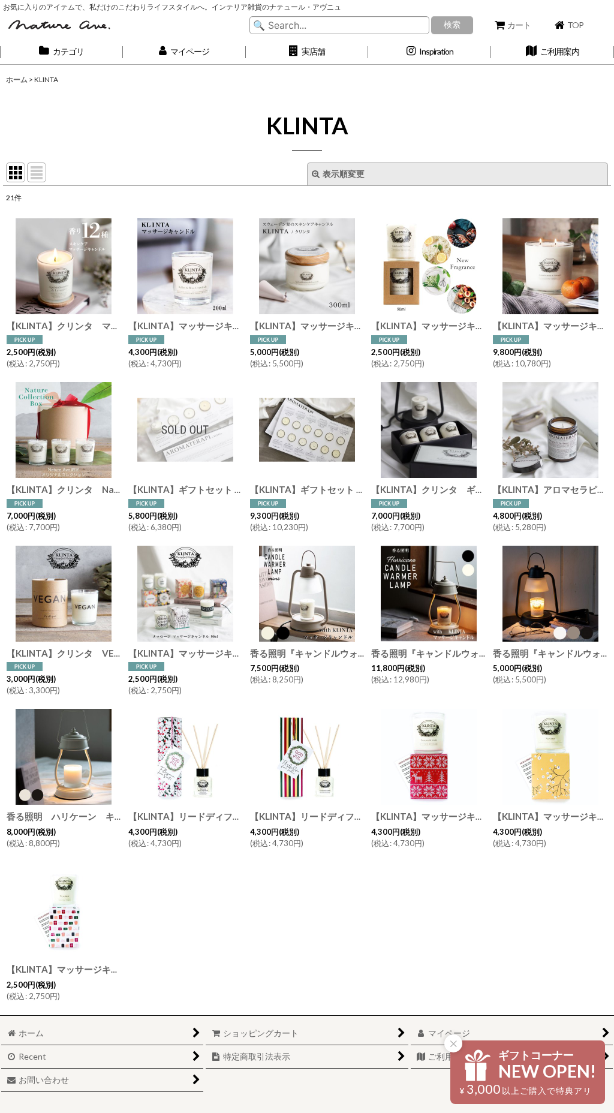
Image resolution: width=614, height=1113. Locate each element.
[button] (307, 52)
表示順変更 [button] (344, 174)
